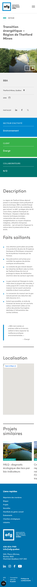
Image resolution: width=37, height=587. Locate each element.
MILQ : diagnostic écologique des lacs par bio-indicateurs (16, 468)
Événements (7, 515)
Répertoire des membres (12, 497)
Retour (11, 18)
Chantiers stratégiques (11, 519)
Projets (5, 504)
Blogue (5, 501)
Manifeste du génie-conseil (13, 512)
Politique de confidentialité (26, 579)
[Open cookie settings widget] (3, 583)
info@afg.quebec (11, 549)
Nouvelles (6, 508)
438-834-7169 (9, 546)
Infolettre (6, 522)
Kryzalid (13, 581)
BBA (5, 80)
